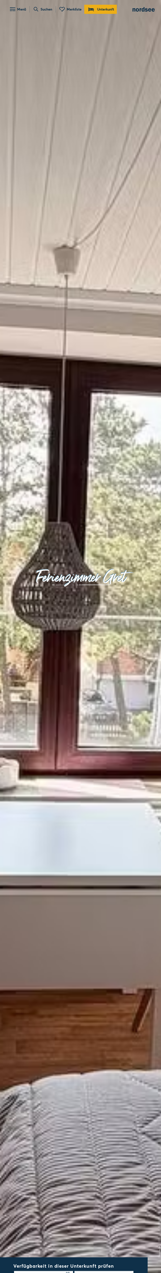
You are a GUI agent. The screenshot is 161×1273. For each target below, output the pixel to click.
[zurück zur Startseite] (144, 9)
